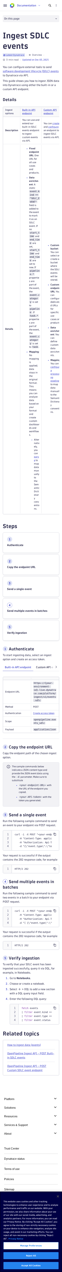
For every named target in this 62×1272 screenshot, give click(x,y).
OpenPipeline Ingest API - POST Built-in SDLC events (30, 1055)
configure (53, 127)
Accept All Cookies (31, 1265)
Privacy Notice (15, 1239)
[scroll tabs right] (56, 667)
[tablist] (31, 667)
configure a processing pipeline (55, 374)
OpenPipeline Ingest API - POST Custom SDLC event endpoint (26, 1068)
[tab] (18, 667)
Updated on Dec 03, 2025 (35, 60)
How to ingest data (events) (24, 1045)
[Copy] (55, 834)
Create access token (43, 713)
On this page (11, 18)
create (55, 123)
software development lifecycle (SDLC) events (31, 71)
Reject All (31, 1256)
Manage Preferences (31, 1245)
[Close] (58, 1196)
